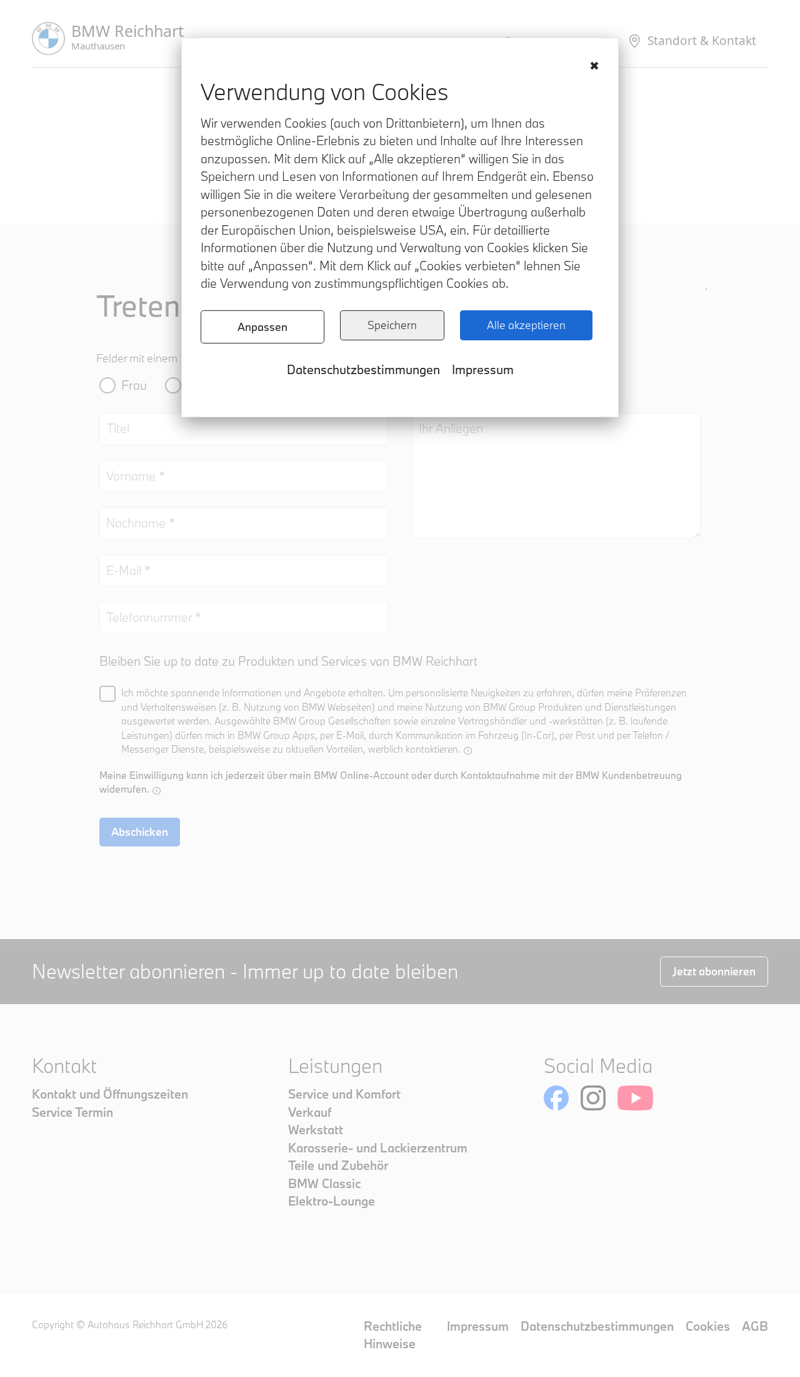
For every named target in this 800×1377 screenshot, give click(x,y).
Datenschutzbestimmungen (363, 369)
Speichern (392, 325)
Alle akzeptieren (526, 325)
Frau (134, 385)
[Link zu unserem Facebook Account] (556, 1097)
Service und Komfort (344, 1094)
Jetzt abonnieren (714, 971)
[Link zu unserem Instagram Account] (593, 1097)
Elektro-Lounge (331, 1201)
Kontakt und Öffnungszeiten (110, 1094)
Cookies (708, 1326)
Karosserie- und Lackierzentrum (378, 1148)
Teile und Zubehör (338, 1165)
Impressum (483, 369)
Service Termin (72, 1112)
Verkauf (309, 1112)
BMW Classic (324, 1183)
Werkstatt (315, 1129)
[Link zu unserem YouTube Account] (635, 1097)
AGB (755, 1326)
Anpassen (263, 327)
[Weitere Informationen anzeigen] (468, 750)
